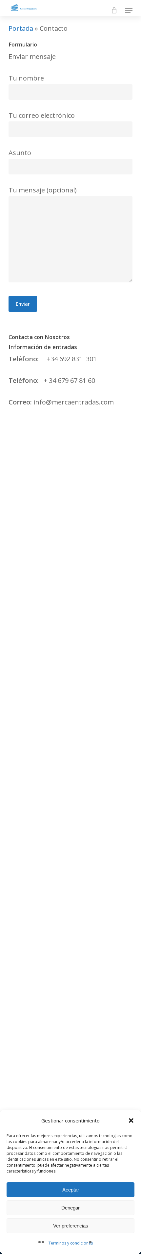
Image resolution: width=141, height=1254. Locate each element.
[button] (131, 1120)
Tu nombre (26, 78)
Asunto (20, 152)
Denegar (70, 1207)
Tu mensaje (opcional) (43, 190)
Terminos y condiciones (71, 1243)
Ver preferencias (70, 1225)
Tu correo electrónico (42, 115)
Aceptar (70, 1189)
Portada (21, 28)
